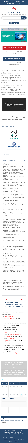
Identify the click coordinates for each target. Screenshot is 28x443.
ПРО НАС (20, 433)
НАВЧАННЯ (20, 432)
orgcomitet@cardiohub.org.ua (14, 3)
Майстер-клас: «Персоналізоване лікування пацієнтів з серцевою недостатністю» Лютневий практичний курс (14, 365)
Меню (15, 23)
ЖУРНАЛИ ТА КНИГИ (10, 432)
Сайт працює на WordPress (10, 439)
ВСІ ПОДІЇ (14, 430)
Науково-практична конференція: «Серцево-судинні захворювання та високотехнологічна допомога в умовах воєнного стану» (14, 373)
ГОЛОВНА (7, 430)
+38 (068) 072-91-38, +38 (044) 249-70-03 (14, 1)
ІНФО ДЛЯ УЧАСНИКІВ (11, 433)
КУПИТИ (21, 430)
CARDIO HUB (14, 12)
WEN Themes (16, 441)
